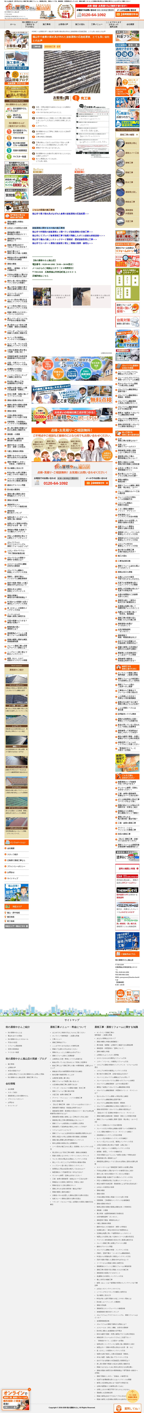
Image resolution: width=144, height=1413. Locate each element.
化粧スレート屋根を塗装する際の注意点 (126, 527)
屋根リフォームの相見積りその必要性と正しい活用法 (129, 680)
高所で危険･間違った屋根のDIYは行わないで (112, 1260)
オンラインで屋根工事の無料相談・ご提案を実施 (128, 674)
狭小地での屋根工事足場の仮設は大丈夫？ (127, 551)
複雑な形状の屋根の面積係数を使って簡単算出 (17, 406)
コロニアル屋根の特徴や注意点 (125, 504)
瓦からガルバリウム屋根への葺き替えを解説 (128, 384)
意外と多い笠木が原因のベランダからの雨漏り (17, 282)
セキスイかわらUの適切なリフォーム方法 (111, 1058)
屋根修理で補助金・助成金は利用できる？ (127, 660)
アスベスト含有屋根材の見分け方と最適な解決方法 (115, 1240)
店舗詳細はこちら (40, 276)
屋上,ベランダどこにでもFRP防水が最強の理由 (17, 319)
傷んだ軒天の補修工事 (104, 1279)
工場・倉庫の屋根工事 (127, 823)
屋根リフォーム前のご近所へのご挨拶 (126, 685)
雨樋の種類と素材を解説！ (61, 1192)
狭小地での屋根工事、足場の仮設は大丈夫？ (112, 1074)
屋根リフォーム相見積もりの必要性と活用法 (68, 1123)
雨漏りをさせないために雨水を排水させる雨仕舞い (115, 1367)
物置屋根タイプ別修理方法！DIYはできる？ (127, 783)
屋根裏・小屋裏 (13, 434)
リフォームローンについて (61, 1130)
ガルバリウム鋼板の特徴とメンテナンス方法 (17, 571)
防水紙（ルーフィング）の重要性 (108, 1302)
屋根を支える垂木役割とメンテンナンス (16, 590)
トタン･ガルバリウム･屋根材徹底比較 (16, 552)
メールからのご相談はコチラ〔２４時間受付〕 (53, 268)
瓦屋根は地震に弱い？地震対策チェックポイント (129, 607)
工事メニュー (97, 24)
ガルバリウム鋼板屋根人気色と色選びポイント (128, 402)
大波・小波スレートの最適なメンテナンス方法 (17, 363)
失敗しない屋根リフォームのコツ (127, 445)
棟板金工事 (130, 202)
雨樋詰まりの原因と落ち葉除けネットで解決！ (129, 812)
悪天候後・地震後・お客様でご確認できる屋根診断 (115, 1045)
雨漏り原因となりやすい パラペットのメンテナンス (70, 1156)
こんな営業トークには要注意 (127, 709)
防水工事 (129, 182)
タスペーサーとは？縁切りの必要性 (15, 294)
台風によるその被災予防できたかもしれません (129, 578)
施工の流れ (80, 24)
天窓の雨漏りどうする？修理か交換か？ (17, 621)
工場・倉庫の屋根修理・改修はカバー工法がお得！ (129, 794)
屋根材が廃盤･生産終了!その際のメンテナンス (17, 531)
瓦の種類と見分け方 (15, 468)
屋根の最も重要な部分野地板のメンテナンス (16, 495)
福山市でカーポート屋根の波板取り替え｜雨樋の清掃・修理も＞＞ (62, 243)
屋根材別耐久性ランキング (14, 512)
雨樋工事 (129, 172)
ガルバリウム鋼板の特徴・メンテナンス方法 (112, 1250)
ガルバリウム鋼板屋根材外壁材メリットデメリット (129, 419)
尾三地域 (10, 921)
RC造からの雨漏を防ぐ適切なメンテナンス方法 (113, 1256)
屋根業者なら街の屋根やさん (18, 1096)
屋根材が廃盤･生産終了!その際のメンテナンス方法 (115, 1177)
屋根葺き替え (131, 143)
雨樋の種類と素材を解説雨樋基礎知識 (17, 640)
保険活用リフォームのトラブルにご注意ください (129, 743)
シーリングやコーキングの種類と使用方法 (17, 376)
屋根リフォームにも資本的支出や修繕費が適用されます (72, 1133)
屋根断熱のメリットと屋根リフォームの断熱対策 (17, 634)
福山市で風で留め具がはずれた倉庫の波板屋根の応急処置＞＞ (60, 214)
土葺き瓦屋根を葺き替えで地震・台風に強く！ (17, 351)
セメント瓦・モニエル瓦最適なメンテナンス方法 (17, 345)
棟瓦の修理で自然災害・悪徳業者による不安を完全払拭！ (117, 1184)
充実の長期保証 (13, 1049)
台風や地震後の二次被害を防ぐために (128, 595)
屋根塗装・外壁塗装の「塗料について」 (111, 1048)
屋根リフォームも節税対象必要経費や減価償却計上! (129, 846)
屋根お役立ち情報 (125, 572)
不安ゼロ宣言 (12, 1042)
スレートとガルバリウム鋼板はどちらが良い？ (128, 373)
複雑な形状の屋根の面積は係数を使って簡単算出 (114, 1207)
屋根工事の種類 (127, 135)
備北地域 (10, 917)
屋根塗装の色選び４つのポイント (125, 625)
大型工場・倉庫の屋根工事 (61, 1094)
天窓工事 (129, 221)
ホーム (13, 24)
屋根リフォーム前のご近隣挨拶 (63, 1056)
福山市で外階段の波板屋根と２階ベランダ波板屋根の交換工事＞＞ (62, 232)
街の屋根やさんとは (15, 1032)
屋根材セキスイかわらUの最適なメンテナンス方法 (128, 539)
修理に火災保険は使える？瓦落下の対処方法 (129, 589)
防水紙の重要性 (13, 489)
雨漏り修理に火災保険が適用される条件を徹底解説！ (116, 1399)
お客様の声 (63, 24)
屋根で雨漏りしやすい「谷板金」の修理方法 (16, 463)
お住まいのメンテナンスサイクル (108, 1289)
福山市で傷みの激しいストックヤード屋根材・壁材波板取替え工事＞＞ (64, 239)
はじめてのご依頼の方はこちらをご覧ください (68, 1032)
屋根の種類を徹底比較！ (123, 480)
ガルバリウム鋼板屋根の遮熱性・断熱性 (128, 396)
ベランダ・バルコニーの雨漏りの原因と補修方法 (17, 332)
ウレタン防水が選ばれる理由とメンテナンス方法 (17, 301)
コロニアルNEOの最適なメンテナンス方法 (128, 545)
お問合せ (11, 872)
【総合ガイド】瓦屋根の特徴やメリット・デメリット (116, 1113)
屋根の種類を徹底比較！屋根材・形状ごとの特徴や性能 (116, 1116)
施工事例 (46, 24)
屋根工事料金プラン (59, 1042)
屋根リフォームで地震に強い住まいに (65, 1081)
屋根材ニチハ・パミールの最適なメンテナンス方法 (129, 533)
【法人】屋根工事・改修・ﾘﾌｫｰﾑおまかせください (129, 840)
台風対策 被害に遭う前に (61, 1078)
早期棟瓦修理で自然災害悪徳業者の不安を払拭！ (17, 357)
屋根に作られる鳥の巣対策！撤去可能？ (128, 818)
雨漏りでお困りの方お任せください (65, 1049)
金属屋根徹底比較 (103, 1321)
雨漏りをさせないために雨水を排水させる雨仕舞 (17, 456)
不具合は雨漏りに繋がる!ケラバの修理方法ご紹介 (17, 275)
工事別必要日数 (124, 561)
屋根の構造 (11, 264)
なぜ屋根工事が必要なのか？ (128, 440)
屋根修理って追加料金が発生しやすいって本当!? (128, 731)
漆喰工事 (129, 163)
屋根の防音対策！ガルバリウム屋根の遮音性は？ (129, 425)
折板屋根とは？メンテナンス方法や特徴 (128, 516)
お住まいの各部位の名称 (17, 228)
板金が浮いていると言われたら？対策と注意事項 (129, 726)
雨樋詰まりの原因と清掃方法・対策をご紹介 (68, 1182)
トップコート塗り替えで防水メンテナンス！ (17, 653)
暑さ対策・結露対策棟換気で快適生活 (110, 1213)
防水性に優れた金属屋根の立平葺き (109, 1331)
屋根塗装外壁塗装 (129, 212)
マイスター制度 (13, 1052)
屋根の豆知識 (12, 500)
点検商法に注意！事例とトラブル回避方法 (67, 1059)
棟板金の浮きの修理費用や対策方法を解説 (17, 258)
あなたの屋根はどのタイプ (106, 1038)
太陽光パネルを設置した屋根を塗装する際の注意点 (70, 1195)
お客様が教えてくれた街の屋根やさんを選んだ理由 (26, 1074)
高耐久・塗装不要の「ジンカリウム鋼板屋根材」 (114, 1253)
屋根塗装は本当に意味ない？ (14, 240)
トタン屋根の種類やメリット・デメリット (127, 510)
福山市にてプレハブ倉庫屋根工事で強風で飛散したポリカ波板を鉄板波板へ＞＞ (68, 235)
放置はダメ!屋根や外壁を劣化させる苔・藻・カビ (17, 524)
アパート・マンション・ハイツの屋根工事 (67, 1098)
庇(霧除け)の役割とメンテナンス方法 (15, 370)
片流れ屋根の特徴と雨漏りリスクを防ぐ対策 (17, 416)
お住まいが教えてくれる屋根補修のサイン (128, 469)
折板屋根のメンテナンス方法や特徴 (109, 1135)
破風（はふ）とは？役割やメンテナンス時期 (17, 659)
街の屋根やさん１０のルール (18, 1039)
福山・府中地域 (13, 913)
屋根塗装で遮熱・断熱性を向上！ (108, 1220)
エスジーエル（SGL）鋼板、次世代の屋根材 (112, 1327)
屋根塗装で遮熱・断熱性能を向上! (127, 636)
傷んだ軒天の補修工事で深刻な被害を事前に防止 (17, 288)
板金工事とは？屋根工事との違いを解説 (17, 252)
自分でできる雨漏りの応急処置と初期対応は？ (128, 642)
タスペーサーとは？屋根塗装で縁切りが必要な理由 (115, 1167)
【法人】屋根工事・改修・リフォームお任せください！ (72, 1104)
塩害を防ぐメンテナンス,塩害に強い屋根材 (17, 518)
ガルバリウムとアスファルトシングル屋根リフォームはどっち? (17, 544)
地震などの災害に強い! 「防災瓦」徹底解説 (127, 613)
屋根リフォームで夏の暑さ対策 (63, 1091)
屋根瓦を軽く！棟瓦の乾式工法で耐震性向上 (127, 601)
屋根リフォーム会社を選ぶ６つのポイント (129, 567)
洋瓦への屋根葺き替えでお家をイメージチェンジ (17, 537)
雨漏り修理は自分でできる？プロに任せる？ (17, 246)
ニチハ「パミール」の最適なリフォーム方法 (112, 1061)
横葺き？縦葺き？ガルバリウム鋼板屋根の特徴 (129, 414)
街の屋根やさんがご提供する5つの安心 (29, 24)
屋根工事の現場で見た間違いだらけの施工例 (127, 619)
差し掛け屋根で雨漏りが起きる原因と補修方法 (113, 1364)
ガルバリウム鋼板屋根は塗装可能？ (128, 390)
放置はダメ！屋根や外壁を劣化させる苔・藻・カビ (115, 1347)
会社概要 (130, 24)
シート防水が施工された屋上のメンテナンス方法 (17, 307)
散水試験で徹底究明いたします (63, 1075)
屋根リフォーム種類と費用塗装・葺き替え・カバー (129, 486)
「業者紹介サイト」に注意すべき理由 (127, 749)
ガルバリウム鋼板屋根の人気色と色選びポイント (114, 1106)
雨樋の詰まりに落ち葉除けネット (64, 1185)
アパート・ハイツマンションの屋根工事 (127, 829)
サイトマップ (12, 878)
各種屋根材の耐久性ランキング (108, 1312)
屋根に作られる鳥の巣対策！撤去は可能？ (67, 1189)
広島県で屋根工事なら (16, 860)
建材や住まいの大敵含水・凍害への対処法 (16, 446)
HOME (34, 31)
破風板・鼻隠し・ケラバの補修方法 (109, 1151)
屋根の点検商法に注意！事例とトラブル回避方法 (128, 720)
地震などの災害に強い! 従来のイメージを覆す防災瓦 (115, 1237)
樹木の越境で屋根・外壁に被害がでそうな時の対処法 (129, 737)
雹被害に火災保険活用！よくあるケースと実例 (128, 654)
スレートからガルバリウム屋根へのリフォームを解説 (129, 379)
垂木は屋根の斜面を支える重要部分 (65, 1143)
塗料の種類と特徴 (127, 868)
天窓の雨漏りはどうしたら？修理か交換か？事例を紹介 (116, 1155)
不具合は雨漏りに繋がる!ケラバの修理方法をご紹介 (115, 1170)
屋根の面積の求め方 (15, 400)
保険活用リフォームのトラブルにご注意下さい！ (114, 1337)
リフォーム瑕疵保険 (15, 1046)
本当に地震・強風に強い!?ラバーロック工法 (112, 1357)
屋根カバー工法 (132, 153)
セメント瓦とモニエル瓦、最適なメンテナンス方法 (115, 1141)
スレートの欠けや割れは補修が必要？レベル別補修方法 (116, 1128)
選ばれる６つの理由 (15, 1036)
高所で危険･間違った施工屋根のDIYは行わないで (17, 584)
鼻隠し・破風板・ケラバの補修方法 (17, 269)
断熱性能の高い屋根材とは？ (13, 628)
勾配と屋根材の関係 (15, 451)
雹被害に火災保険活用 (104, 1393)
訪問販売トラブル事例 (127, 714)
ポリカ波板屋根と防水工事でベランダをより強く (129, 800)
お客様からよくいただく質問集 (108, 1055)
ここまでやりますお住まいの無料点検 (113, 24)
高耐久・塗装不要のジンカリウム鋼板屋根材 (17, 577)
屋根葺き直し (131, 192)
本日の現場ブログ (14, 1071)
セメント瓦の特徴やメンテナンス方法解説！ (17, 338)
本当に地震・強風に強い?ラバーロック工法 (17, 395)
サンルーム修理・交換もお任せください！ (128, 789)
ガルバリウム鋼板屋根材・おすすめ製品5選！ (113, 1084)
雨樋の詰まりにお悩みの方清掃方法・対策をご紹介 (129, 806)
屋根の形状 (11, 411)
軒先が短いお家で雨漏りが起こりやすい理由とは (17, 473)
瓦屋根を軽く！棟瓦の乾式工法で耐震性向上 (112, 1230)
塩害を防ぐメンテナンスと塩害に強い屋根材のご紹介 (116, 1344)
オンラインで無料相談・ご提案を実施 (65, 1036)
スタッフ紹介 (12, 854)
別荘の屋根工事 (124, 834)
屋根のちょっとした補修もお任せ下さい (66, 1052)
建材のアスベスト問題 (16, 485)
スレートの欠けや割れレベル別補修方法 (127, 498)
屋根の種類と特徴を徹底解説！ (15, 223)
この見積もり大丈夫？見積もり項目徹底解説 (127, 697)
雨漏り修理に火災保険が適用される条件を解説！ (128, 648)
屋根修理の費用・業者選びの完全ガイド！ (17, 233)
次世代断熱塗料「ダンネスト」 (124, 630)
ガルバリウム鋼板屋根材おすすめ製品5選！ (128, 408)
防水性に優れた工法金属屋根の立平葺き (15, 382)
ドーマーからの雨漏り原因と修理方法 (16, 615)
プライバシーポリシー (16, 866)
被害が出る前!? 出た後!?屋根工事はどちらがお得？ (129, 703)
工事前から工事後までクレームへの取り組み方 (128, 691)
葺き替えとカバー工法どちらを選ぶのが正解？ (128, 475)
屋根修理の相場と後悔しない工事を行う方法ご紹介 (70, 1117)
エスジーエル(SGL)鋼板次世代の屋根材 (17, 565)
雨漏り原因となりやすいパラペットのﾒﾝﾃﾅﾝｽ (17, 313)
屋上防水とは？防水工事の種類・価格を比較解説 (17, 326)
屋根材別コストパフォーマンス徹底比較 (17, 505)
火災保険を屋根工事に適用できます (65, 1084)
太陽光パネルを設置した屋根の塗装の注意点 (128, 521)
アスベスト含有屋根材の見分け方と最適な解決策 (17, 480)
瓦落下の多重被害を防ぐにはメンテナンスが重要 (128, 584)
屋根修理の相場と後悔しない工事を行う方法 (127, 451)
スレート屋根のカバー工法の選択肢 (129, 492)
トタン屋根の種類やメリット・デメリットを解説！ (115, 1132)
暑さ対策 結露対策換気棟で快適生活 (15, 439)
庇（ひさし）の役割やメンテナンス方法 (17, 609)
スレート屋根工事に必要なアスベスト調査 (112, 1243)
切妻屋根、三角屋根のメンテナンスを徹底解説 (17, 423)
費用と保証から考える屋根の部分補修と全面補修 (69, 1137)
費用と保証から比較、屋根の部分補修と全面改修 (129, 463)
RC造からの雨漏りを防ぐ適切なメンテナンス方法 (17, 603)
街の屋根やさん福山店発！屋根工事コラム (23, 1077)
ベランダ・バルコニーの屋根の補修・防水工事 (68, 1088)
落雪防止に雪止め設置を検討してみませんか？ (68, 1169)
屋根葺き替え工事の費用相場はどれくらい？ (128, 457)
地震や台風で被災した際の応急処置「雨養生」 (17, 389)
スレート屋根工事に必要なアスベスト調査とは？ (17, 647)
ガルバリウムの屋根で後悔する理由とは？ (16, 559)
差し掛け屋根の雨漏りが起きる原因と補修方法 (17, 429)
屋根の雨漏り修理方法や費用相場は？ (17, 596)
